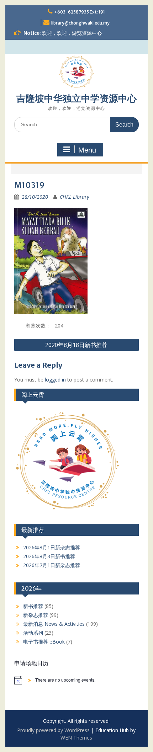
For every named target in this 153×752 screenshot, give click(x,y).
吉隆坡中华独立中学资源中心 (76, 98)
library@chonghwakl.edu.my (80, 23)
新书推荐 (33, 606)
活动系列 (33, 632)
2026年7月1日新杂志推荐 (51, 565)
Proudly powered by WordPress (53, 730)
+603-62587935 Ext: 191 (79, 12)
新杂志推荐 (35, 615)
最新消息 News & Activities (54, 623)
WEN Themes (76, 737)
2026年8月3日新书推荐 (49, 556)
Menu (87, 150)
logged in (55, 379)
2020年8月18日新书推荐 (76, 345)
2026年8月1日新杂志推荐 (51, 547)
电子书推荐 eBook (44, 641)
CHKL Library (74, 196)
